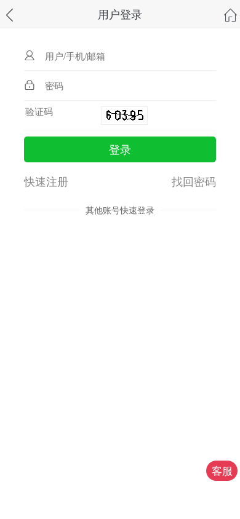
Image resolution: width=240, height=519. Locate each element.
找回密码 (194, 181)
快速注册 (46, 181)
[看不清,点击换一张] (124, 115)
